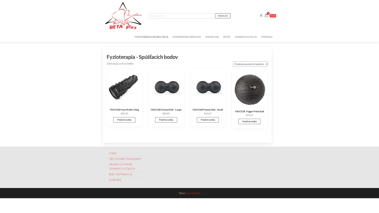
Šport (227, 37)
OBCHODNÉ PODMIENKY (125, 158)
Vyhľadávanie (223, 16)
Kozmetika (212, 37)
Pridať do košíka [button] (124, 119)
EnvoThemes (193, 193)
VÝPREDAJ (266, 37)
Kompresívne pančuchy (187, 37)
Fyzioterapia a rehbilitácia (151, 37)
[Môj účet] (261, 15)
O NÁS (113, 153)
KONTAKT (115, 179)
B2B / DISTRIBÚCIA (120, 174)
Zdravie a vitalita (246, 37)
